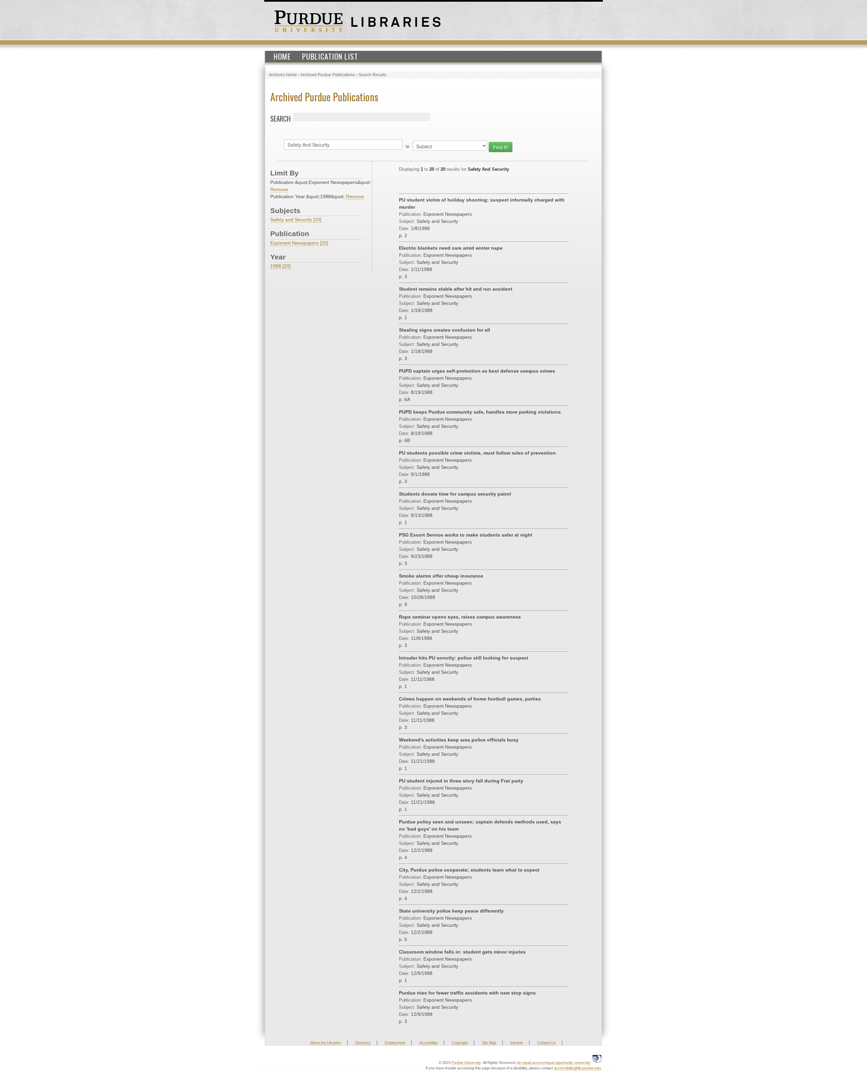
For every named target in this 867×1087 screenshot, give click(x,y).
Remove (279, 189)
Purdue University (466, 1063)
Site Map (489, 1043)
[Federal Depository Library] (597, 1059)
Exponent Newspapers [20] (299, 243)
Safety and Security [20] (295, 219)
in (407, 146)
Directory (363, 1043)
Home (282, 56)
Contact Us (546, 1043)
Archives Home (283, 74)
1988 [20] (280, 266)
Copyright (460, 1043)
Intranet (516, 1043)
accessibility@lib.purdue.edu (577, 1068)
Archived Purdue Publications (327, 74)
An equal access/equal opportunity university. (554, 1063)
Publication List (330, 56)
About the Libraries (325, 1043)
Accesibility (428, 1043)
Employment (395, 1043)
